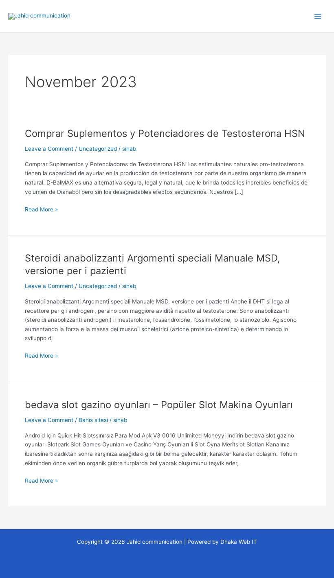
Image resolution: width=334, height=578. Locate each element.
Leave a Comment (49, 148)
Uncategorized (98, 148)
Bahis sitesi (93, 420)
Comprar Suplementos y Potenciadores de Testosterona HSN (165, 133)
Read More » (41, 209)
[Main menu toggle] (318, 16)
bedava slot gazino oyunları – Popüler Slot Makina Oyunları (159, 405)
